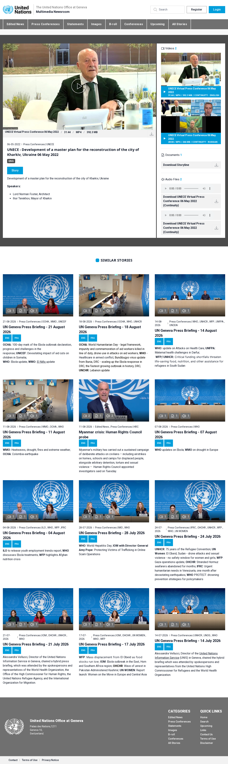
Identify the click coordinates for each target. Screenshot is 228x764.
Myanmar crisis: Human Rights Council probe (110, 434)
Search (204, 721)
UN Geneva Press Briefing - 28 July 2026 (112, 533)
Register (196, 9)
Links (203, 730)
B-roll (113, 24)
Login (217, 9)
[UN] (17, 9)
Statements (75, 24)
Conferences (133, 24)
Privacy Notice (50, 760)
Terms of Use (208, 738)
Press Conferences (46, 24)
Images (96, 24)
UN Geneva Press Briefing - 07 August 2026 (186, 434)
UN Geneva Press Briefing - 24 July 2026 (188, 536)
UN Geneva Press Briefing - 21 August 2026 (34, 329)
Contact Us (206, 734)
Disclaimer (206, 743)
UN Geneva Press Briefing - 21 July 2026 (36, 644)
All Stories (179, 24)
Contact (13, 760)
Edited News (15, 24)
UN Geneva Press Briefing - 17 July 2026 (112, 644)
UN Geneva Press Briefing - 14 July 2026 (188, 641)
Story (15, 170)
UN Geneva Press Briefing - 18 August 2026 (110, 329)
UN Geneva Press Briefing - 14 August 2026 (186, 333)
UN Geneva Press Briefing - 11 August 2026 (34, 434)
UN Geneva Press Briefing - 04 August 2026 (34, 535)
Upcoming (158, 24)
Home (203, 717)
